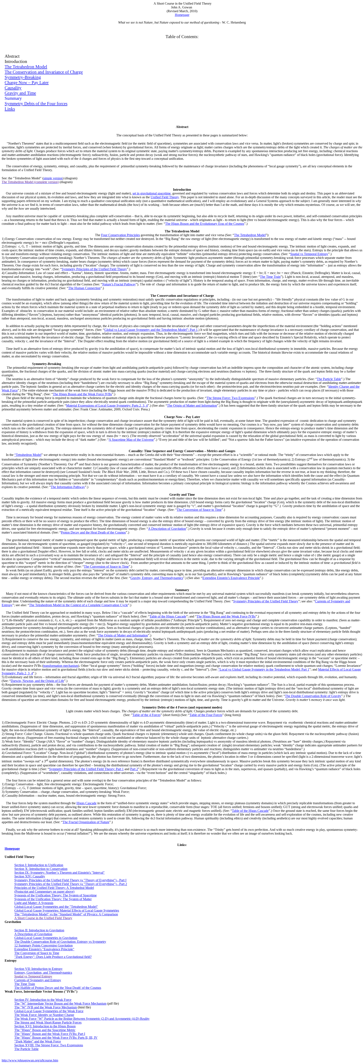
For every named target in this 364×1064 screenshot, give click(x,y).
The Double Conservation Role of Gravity (313, 696)
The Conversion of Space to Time (199, 509)
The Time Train (270, 276)
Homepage (182, 15)
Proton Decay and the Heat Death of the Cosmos (93, 532)
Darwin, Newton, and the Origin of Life (37, 681)
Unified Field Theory (165, 197)
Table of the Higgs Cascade (168, 616)
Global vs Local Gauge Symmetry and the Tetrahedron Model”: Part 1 (151, 330)
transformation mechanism (60, 665)
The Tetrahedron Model (250, 235)
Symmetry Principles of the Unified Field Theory (94, 269)
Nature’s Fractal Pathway (119, 284)
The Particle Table (329, 379)
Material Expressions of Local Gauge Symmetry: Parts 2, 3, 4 (107, 405)
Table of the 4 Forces (146, 715)
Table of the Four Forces (206, 715)
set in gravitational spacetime (151, 193)
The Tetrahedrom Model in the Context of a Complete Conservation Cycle (78, 605)
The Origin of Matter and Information (192, 405)
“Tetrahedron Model (27, 455)
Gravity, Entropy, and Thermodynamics (156, 578)
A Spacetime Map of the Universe (131, 439)
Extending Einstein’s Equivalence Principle (231, 578)
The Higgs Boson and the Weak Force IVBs (82, 394)
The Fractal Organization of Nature (86, 822)
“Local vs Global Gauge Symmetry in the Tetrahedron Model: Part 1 (263, 669)
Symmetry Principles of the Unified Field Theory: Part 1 (86, 769)
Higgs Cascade (86, 803)
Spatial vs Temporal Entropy (309, 254)
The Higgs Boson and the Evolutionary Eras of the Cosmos (204, 223)
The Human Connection (84, 288)
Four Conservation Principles (120, 235)
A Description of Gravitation (167, 528)
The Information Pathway (68, 487)
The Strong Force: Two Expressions (230, 398)
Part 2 (134, 769)
